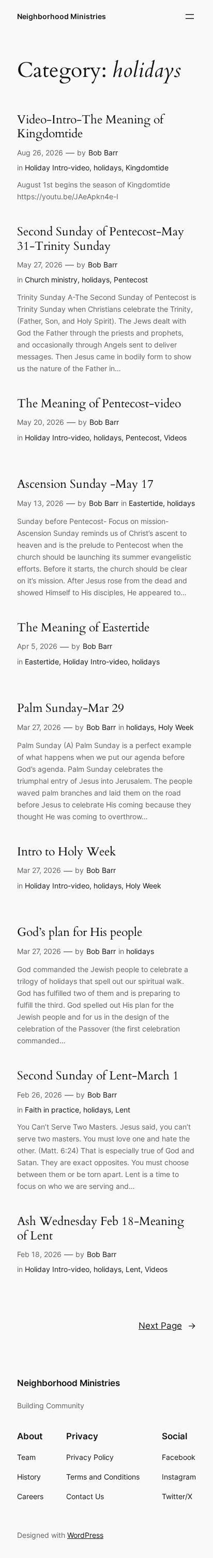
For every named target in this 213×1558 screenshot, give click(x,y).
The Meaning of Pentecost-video (99, 403)
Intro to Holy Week (66, 852)
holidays (107, 167)
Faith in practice (52, 1109)
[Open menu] (190, 16)
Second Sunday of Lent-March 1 (98, 1076)
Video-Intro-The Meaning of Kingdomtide (90, 127)
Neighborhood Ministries (61, 16)
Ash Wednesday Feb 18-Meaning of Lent (100, 1228)
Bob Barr (103, 152)
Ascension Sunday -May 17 (85, 484)
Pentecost (131, 279)
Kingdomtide (147, 167)
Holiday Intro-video (57, 167)
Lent (122, 1109)
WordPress (85, 1535)
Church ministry (51, 279)
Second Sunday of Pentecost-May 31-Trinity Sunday (100, 239)
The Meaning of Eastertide (83, 628)
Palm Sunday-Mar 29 (70, 708)
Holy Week (176, 727)
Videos (175, 437)
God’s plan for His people (79, 932)
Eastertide (146, 503)
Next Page (167, 1326)
